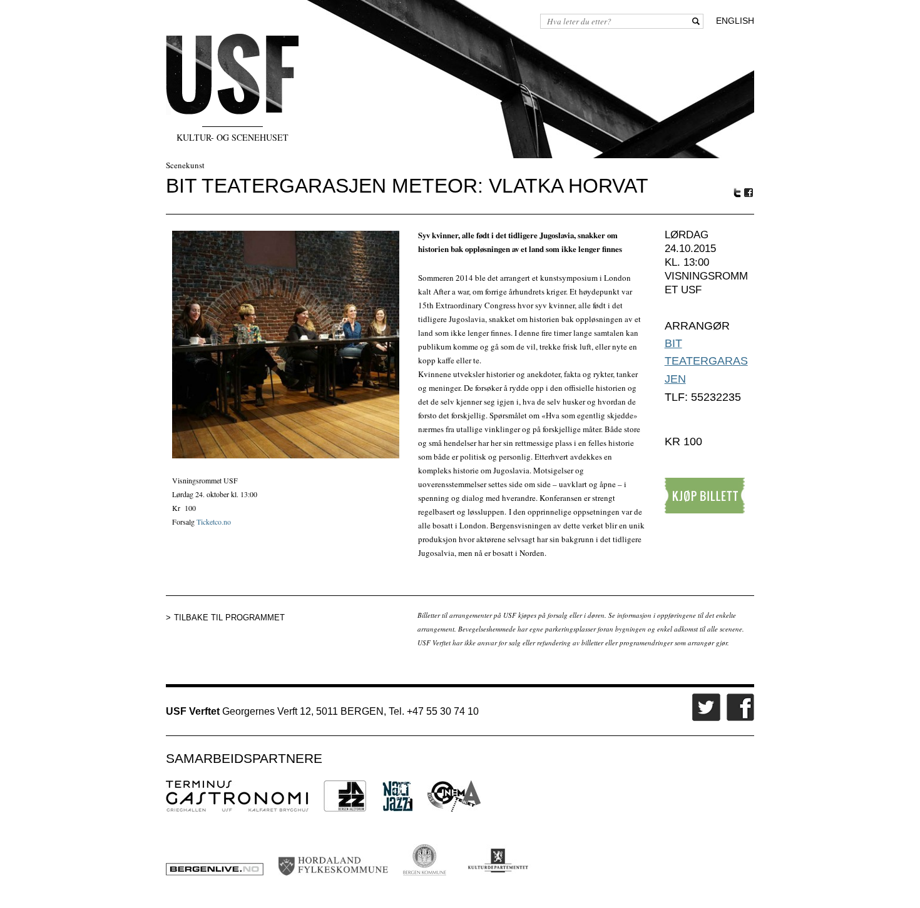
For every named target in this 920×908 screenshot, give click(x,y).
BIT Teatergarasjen (706, 361)
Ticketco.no (214, 522)
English (735, 21)
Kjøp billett (705, 495)
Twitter (737, 193)
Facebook (749, 193)
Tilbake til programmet (229, 617)
